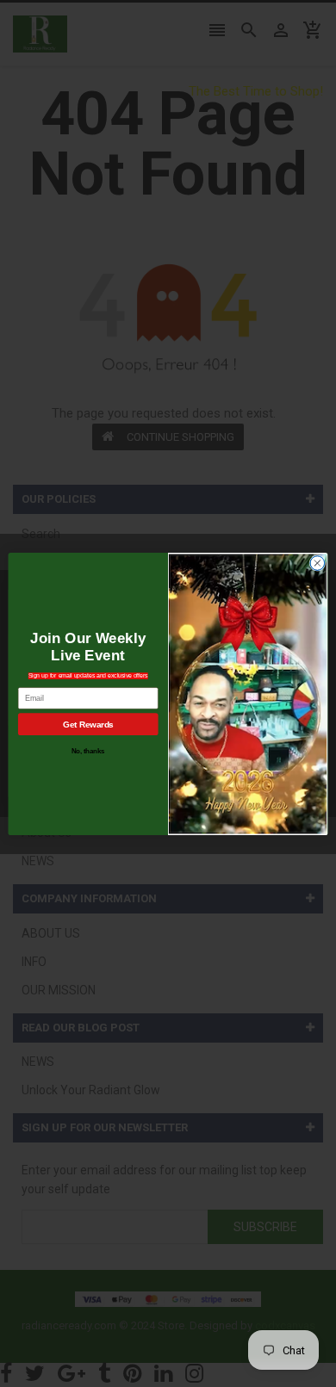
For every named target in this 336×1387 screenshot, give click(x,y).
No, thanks (88, 750)
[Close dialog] (317, 562)
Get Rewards (88, 723)
